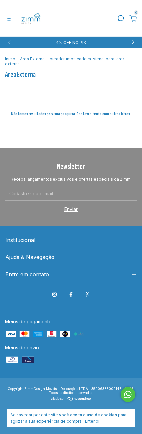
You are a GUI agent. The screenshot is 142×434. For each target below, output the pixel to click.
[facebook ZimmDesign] (71, 294)
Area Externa (33, 58)
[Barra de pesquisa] (120, 19)
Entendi (92, 421)
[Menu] (10, 19)
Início (10, 58)
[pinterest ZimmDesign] (87, 294)
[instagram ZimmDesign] (54, 294)
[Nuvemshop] (71, 399)
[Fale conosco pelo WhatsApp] (128, 394)
